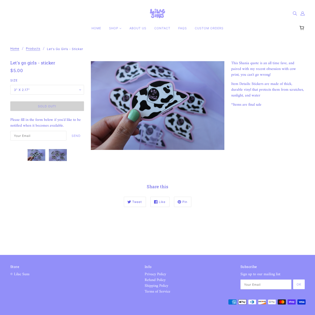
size (14, 80)
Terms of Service (157, 291)
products (33, 48)
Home (14, 48)
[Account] (302, 13)
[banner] (157, 13)
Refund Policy (155, 280)
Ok (299, 284)
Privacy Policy (155, 274)
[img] (295, 13)
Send (76, 136)
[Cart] (302, 28)
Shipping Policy (156, 285)
